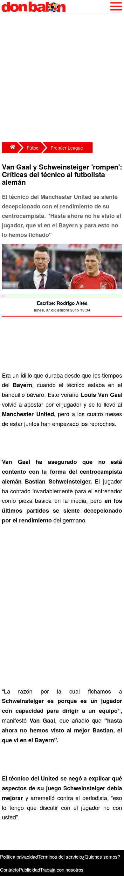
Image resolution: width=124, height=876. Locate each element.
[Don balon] (55, 7)
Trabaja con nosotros (62, 869)
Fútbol (33, 148)
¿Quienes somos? (101, 856)
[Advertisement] (62, 79)
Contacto (9, 869)
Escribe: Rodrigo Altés (62, 302)
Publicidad (29, 869)
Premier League (67, 148)
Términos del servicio (60, 856)
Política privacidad (19, 856)
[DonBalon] (9, 147)
